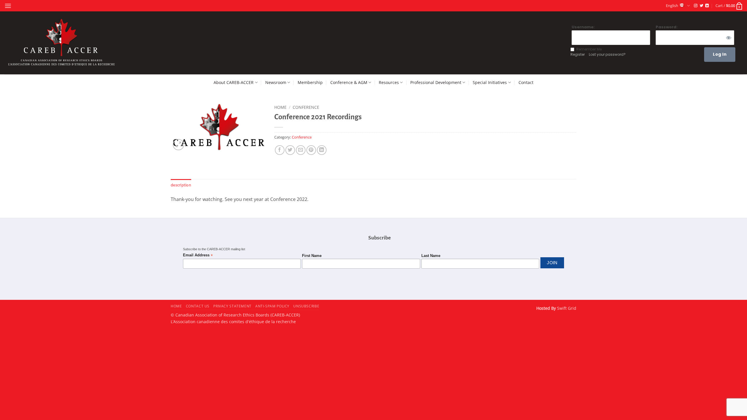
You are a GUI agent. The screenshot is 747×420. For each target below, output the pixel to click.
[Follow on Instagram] (695, 6)
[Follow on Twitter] (701, 6)
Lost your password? (607, 54)
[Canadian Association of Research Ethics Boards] (62, 43)
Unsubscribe (306, 306)
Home (280, 107)
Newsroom (275, 82)
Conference (306, 107)
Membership (310, 82)
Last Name (430, 256)
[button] (7, 5)
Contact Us (198, 306)
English (672, 5)
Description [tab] (181, 185)
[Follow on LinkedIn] (707, 6)
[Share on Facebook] (280, 150)
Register (577, 54)
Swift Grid (566, 308)
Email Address (198, 255)
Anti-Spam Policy (272, 306)
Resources (389, 82)
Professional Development (435, 82)
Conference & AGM (348, 82)
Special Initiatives (490, 82)
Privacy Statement (232, 306)
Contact (526, 82)
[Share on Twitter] (290, 150)
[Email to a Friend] (301, 150)
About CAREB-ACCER (234, 82)
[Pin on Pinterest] (311, 150)
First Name (312, 256)
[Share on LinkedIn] (322, 150)
